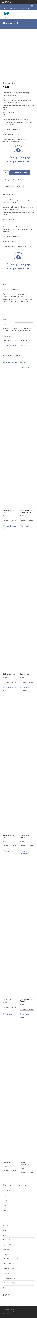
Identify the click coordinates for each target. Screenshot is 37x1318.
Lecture (6, 1273)
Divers (5, 1235)
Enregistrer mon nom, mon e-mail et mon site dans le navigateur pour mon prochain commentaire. (17, 330)
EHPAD (5, 1191)
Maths (5, 1288)
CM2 (18, 180)
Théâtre (5, 1240)
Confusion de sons (10, 1258)
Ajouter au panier (20, 173)
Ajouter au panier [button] (10, 520)
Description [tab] (10, 186)
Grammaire (8, 1268)
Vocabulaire (24, 180)
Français (5, 1255)
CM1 (14, 180)
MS (4, 1200)
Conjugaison (8, 1263)
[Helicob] (5, 14)
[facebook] (32, 6)
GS (4, 1205)
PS (4, 1195)
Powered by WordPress (10, 1312)
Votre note (7, 305)
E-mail (5, 324)
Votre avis (7, 308)
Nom (5, 320)
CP (4, 1210)
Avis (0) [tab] (19, 186)
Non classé (6, 1250)
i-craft (23, 1312)
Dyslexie (5, 1245)
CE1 (4, 1215)
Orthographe (8, 1278)
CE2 (4, 1220)
